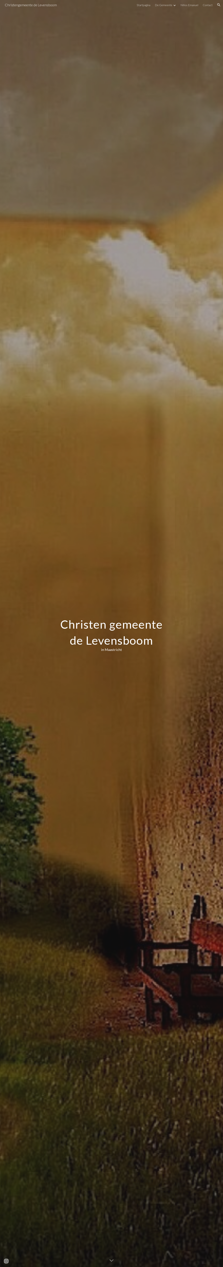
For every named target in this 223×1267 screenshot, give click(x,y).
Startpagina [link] (143, 5)
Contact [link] (208, 5)
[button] (219, 5)
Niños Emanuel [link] (189, 5)
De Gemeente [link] (163, 5)
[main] (111, 633)
